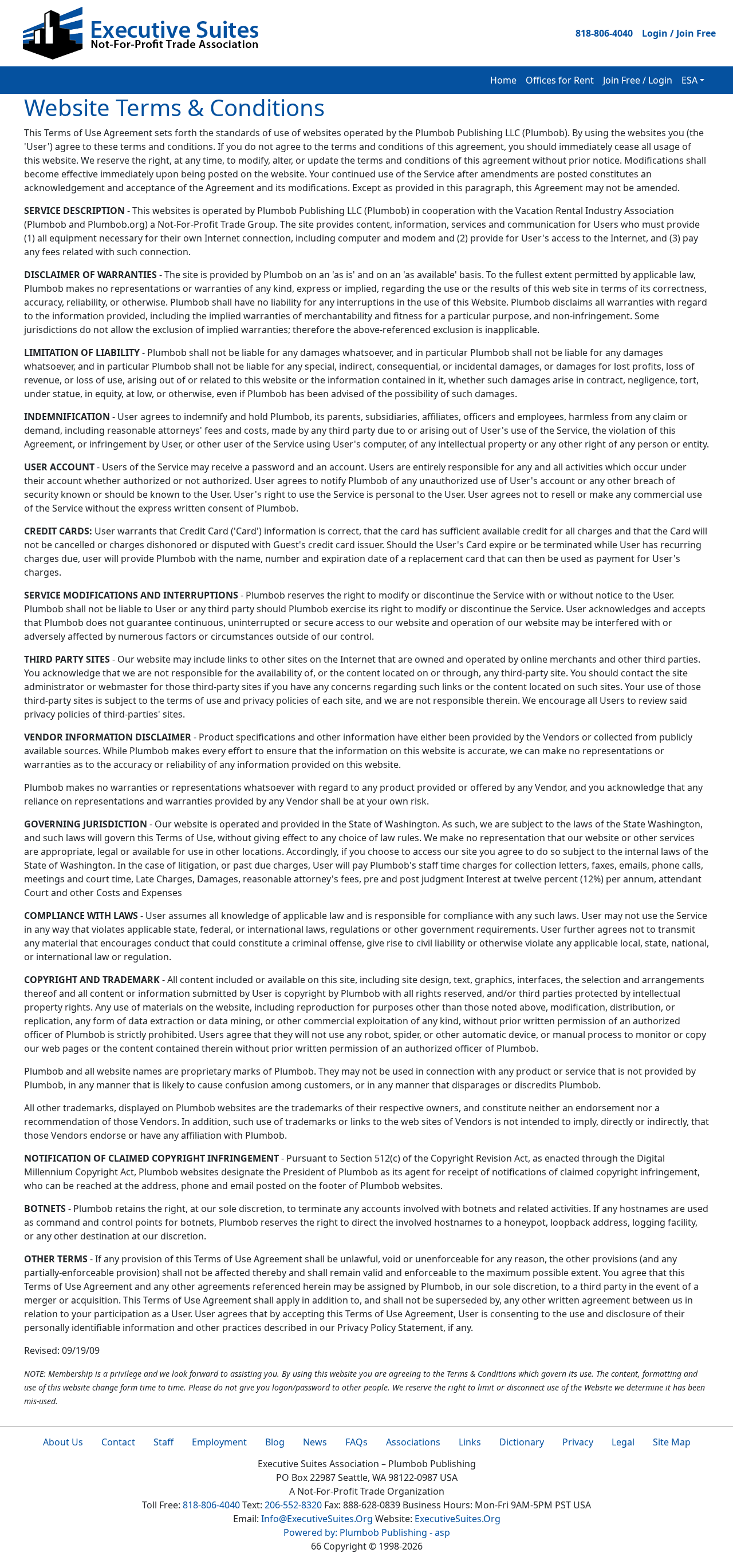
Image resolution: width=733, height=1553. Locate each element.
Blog (275, 1442)
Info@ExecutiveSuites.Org (317, 1518)
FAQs (356, 1442)
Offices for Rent (560, 80)
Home (503, 80)
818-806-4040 (604, 33)
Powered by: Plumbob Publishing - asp (366, 1532)
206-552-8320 (293, 1505)
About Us (63, 1442)
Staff (163, 1442)
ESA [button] (689, 80)
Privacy (577, 1442)
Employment (219, 1442)
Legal (623, 1442)
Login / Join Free (679, 33)
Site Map (672, 1442)
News (315, 1442)
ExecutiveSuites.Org (458, 1518)
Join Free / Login (637, 80)
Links (470, 1442)
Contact (118, 1442)
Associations (413, 1442)
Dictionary (521, 1442)
